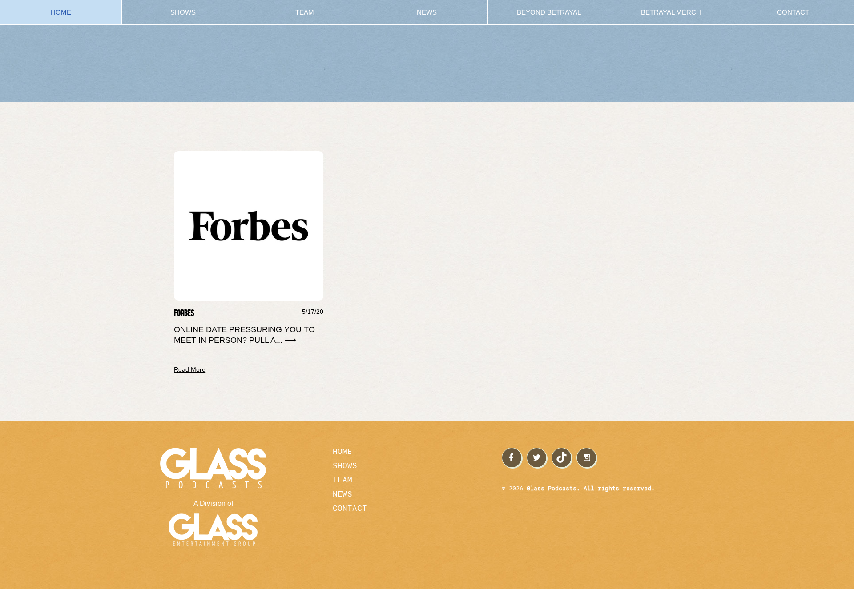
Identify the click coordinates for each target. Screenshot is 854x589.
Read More (189, 369)
